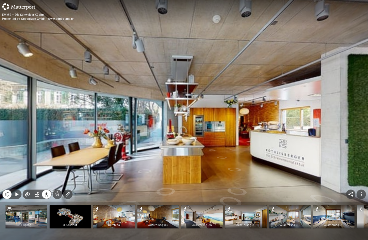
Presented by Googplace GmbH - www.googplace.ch (38, 19)
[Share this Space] (350, 194)
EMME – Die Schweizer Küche (23, 15)
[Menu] (361, 194)
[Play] (16, 194)
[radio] (27, 194)
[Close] (7, 194)
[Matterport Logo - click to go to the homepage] (18, 6)
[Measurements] (68, 194)
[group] (37, 194)
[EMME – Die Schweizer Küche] (184, 120)
